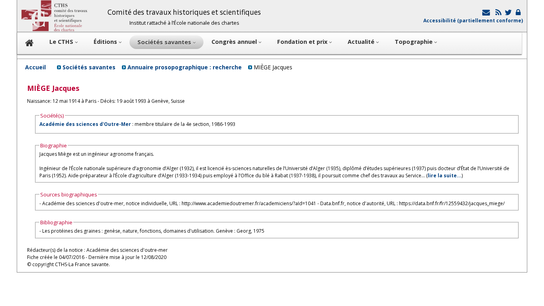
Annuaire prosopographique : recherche (184, 67)
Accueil (35, 67)
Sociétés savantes (89, 67)
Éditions (106, 41)
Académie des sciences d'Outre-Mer (85, 124)
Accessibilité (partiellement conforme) (473, 20)
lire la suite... (445, 175)
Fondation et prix (303, 41)
